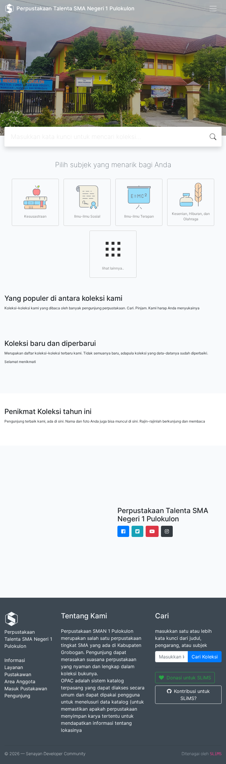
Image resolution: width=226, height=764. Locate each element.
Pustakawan (17, 674)
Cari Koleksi (205, 657)
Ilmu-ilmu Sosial (87, 216)
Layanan (13, 667)
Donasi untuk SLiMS (189, 678)
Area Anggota (19, 681)
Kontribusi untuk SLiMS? (192, 694)
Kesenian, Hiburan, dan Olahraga (191, 216)
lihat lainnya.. (113, 268)
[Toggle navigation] (213, 8)
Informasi (14, 660)
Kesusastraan (35, 216)
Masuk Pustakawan (25, 688)
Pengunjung (17, 696)
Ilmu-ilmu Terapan (139, 216)
